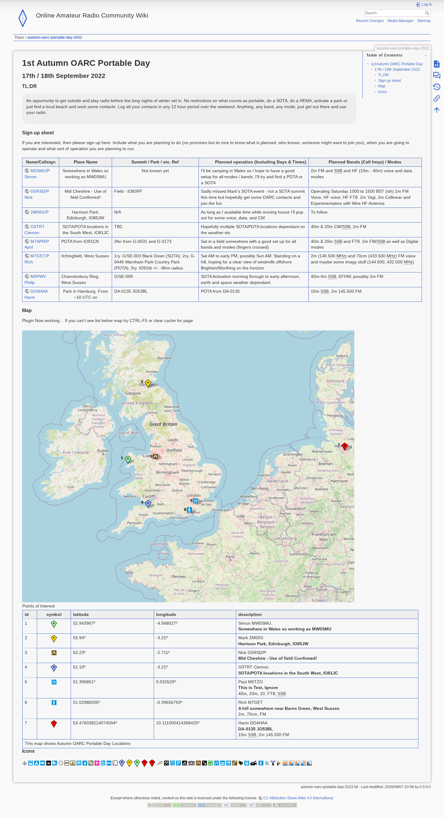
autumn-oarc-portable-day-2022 (54, 37)
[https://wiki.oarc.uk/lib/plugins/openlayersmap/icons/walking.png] (261, 762)
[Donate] (184, 805)
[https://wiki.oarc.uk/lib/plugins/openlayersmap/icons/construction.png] (66, 762)
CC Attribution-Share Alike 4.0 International (298, 798)
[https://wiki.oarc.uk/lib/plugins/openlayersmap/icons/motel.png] (172, 762)
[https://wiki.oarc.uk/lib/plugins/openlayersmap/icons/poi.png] (204, 762)
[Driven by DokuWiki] (285, 805)
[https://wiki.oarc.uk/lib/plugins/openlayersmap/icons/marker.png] (152, 762)
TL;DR (383, 75)
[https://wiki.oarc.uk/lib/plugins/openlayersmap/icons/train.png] (246, 762)
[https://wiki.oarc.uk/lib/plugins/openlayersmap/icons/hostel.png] (103, 762)
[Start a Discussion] (437, 75)
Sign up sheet (389, 81)
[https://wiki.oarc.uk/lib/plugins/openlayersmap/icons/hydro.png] (115, 762)
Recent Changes (370, 21)
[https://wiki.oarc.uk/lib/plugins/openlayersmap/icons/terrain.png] (240, 762)
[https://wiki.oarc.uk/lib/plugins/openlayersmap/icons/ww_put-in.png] (297, 762)
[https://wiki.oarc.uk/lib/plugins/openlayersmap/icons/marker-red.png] (144, 762)
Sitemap (424, 21)
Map (381, 86)
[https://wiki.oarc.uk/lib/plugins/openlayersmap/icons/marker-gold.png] (129, 762)
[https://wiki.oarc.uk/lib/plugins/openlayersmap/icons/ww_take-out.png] (303, 762)
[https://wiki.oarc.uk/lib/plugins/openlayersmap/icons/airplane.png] (24, 762)
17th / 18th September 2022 (397, 69)
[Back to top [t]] (437, 110)
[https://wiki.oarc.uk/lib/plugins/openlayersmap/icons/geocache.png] (90, 762)
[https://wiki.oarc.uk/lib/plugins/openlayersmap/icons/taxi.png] (228, 762)
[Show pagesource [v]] (437, 64)
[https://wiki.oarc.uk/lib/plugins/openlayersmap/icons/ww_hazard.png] (285, 762)
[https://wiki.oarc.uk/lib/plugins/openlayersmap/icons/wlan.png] (273, 762)
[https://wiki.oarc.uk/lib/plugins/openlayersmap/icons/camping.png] (36, 762)
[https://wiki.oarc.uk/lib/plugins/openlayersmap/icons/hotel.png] (109, 762)
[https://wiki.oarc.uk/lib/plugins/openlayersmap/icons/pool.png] (210, 762)
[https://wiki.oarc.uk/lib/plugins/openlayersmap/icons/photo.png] (191, 762)
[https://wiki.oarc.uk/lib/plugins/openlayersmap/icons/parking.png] (178, 762)
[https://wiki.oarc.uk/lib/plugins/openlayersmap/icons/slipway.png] (222, 762)
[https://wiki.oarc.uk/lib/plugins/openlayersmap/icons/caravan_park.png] (42, 762)
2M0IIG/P (40, 212)
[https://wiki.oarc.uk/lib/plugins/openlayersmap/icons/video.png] (253, 762)
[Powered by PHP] (210, 805)
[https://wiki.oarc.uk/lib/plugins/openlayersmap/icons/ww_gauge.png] (279, 762)
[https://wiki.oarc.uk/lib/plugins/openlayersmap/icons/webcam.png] (267, 762)
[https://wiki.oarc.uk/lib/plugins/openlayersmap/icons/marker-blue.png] (122, 762)
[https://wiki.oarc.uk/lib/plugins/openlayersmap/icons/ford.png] (78, 762)
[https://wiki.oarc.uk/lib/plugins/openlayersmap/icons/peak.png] (184, 762)
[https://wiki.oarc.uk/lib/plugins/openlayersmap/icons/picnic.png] (198, 762)
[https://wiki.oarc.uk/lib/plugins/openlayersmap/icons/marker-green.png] (137, 762)
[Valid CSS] (260, 805)
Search (428, 13)
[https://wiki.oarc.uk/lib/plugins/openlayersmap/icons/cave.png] (48, 762)
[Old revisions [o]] (437, 87)
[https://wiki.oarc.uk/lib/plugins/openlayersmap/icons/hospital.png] (97, 762)
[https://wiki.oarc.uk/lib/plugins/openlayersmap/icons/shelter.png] (216, 762)
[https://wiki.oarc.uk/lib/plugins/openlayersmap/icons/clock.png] (60, 762)
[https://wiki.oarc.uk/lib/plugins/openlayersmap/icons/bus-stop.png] (30, 762)
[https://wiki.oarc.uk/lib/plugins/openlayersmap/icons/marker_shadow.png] (159, 762)
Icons (382, 92)
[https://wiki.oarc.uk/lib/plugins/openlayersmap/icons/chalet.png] (54, 762)
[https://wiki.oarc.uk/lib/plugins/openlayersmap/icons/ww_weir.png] (309, 762)
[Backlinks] (437, 98)
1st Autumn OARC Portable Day (397, 64)
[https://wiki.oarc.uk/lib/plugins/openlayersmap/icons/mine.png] (166, 762)
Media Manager (400, 21)
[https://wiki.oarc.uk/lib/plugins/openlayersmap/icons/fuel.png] (84, 762)
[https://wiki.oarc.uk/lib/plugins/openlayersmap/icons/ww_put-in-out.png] (291, 762)
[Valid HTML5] (235, 805)
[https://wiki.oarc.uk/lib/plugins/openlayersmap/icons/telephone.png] (234, 762)
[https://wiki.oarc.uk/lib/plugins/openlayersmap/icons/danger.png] (72, 762)
